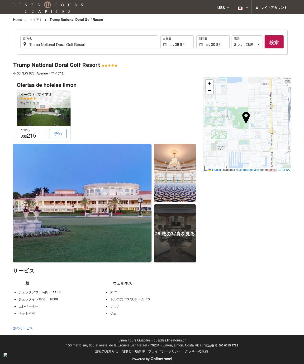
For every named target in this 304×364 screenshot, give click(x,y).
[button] (223, 7)
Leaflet (216, 170)
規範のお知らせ (106, 351)
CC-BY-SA (283, 170)
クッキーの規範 (196, 351)
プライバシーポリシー (164, 351)
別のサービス (23, 328)
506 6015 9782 (228, 345)
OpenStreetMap (249, 170)
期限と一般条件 (133, 351)
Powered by (152, 358)
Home (17, 19)
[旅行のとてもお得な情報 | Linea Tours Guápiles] (48, 7)
